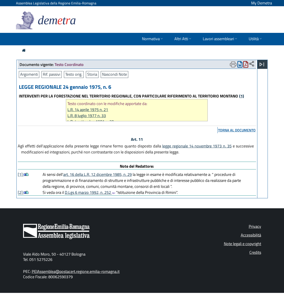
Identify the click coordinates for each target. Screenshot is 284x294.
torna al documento (237, 130)
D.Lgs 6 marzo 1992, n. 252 (88, 192)
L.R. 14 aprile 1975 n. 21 (87, 110)
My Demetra (261, 3)
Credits (255, 252)
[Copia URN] (251, 64)
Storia (92, 74)
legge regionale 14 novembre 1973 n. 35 (197, 146)
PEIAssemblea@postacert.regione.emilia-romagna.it (76, 271)
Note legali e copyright (242, 244)
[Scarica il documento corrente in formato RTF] (240, 65)
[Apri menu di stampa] (233, 64)
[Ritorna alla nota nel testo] (25, 174)
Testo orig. (73, 74)
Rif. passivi (51, 74)
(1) (241, 96)
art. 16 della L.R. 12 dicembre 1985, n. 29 (97, 174)
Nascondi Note (114, 74)
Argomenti (29, 74)
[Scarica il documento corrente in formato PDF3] (245, 65)
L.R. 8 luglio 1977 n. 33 (86, 116)
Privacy (255, 226)
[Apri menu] (261, 64)
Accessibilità (251, 235)
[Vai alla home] (24, 50)
